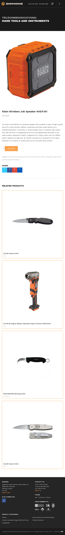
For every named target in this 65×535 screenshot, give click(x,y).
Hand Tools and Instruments (11, 107)
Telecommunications (22, 108)
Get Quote (11, 148)
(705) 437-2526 (33, 4)
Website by (57, 531)
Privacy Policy (48, 531)
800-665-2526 (43, 4)
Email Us (38, 490)
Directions (6, 492)
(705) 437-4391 (41, 488)
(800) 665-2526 (44, 486)
